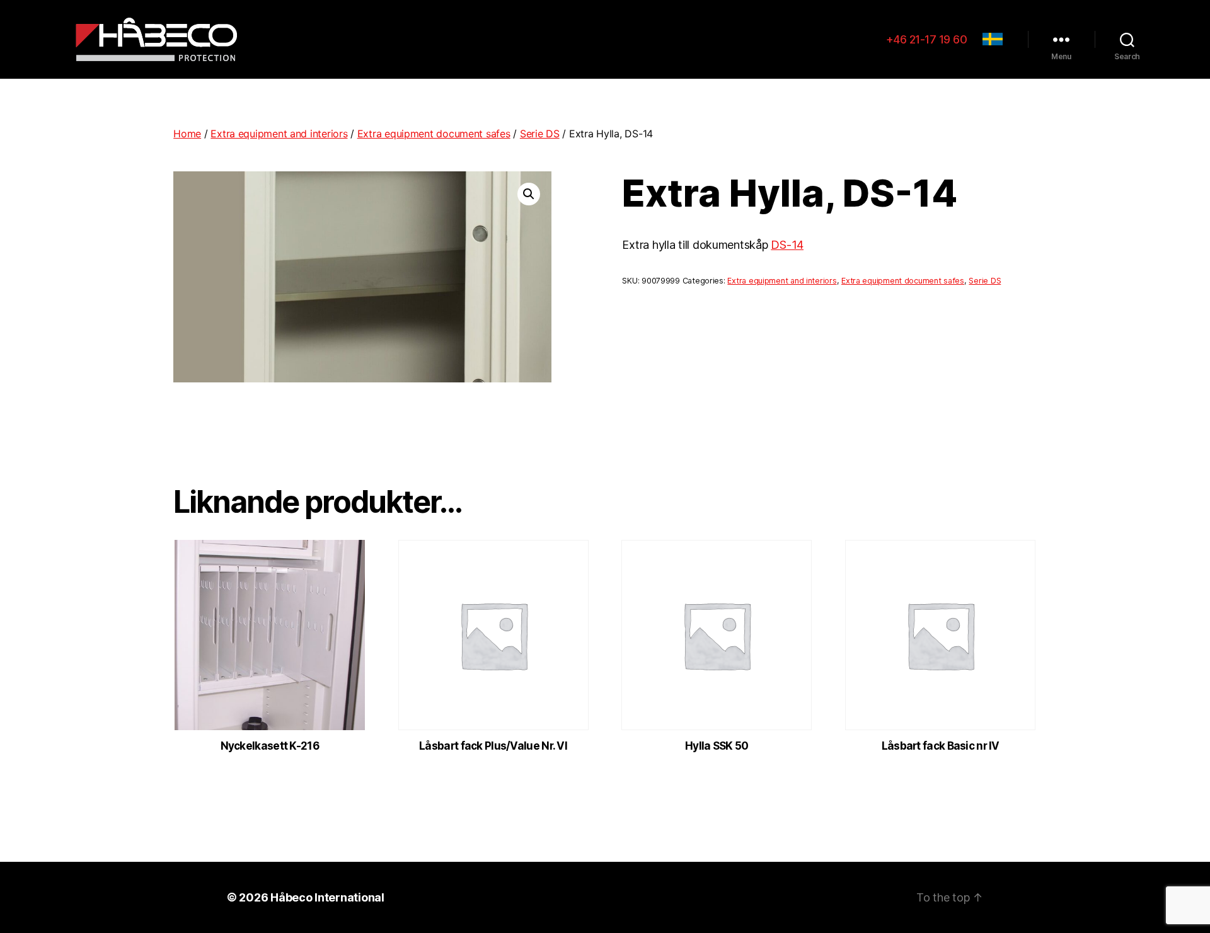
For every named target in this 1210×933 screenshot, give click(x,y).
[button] (528, 194)
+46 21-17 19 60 (926, 39)
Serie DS (540, 133)
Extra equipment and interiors (278, 133)
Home (187, 133)
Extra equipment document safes (433, 133)
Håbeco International (327, 897)
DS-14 (787, 244)
